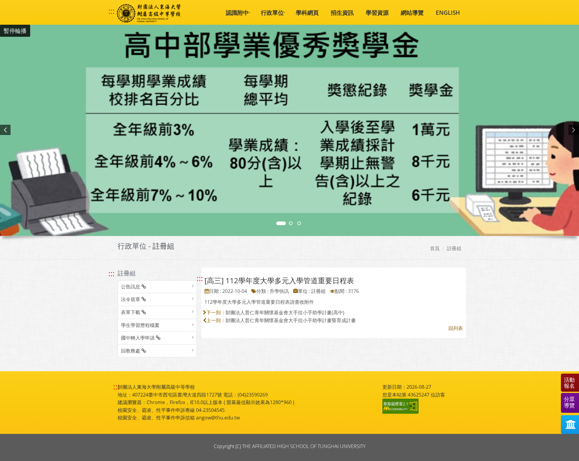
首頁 (435, 248)
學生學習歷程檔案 (140, 325)
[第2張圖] (281, 223)
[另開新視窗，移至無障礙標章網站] (401, 406)
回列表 (455, 328)
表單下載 (131, 312)
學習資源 (377, 12)
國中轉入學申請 (138, 337)
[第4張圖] (291, 223)
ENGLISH (448, 12)
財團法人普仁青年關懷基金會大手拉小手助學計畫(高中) (285, 312)
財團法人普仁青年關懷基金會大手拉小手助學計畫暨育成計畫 (291, 320)
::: (111, 11)
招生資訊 (342, 12)
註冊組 (454, 248)
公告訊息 (131, 286)
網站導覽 (412, 12)
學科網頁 (307, 12)
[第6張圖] (299, 223)
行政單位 (272, 12)
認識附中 (237, 12)
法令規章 (131, 299)
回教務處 (131, 350)
